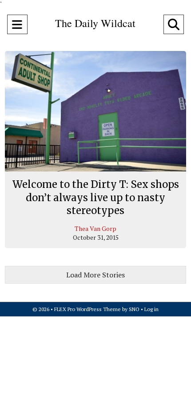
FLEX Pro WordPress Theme (87, 309)
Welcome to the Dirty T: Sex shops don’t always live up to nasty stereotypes (95, 197)
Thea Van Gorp (95, 228)
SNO (134, 309)
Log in (151, 309)
